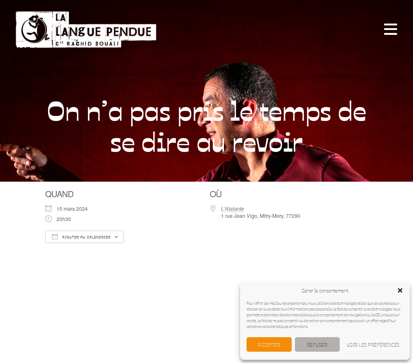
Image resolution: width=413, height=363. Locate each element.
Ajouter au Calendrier (86, 237)
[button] (400, 290)
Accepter (268, 344)
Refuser (317, 344)
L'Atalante (232, 208)
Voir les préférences (373, 344)
